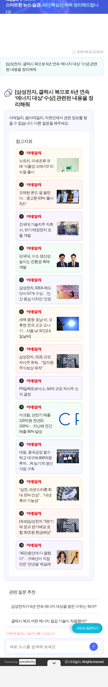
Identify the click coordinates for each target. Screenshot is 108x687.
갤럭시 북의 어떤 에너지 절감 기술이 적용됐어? (48, 621)
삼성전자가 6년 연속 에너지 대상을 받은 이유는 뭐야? (53, 606)
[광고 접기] (54, 663)
